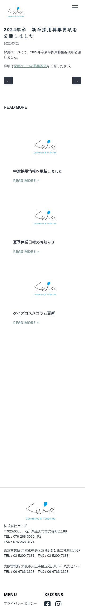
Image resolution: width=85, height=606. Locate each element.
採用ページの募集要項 (30, 66)
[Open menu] (75, 7)
